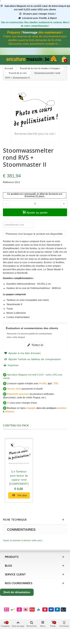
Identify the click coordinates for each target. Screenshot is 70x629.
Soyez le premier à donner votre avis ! (23, 540)
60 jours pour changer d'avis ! (39, 13)
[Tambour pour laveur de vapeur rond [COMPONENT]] (19, 454)
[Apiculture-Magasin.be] (32, 60)
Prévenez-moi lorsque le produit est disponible (34, 233)
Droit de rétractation (17, 592)
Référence (8, 182)
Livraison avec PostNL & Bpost (39, 18)
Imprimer (13, 365)
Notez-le (37, 345)
